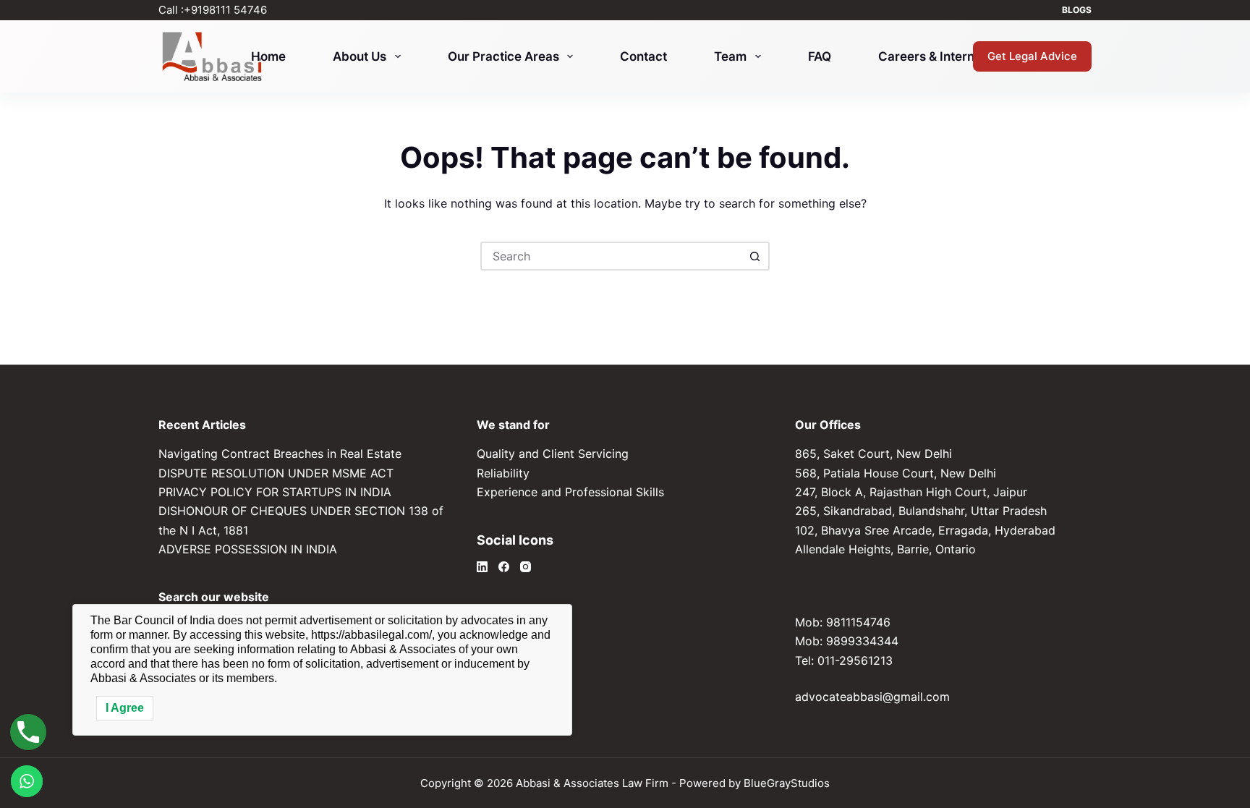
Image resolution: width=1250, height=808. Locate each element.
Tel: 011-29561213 (844, 660)
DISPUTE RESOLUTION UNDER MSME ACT (276, 473)
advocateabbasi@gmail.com (872, 696)
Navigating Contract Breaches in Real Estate (279, 453)
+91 (225, 10)
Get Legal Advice (1032, 56)
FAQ (819, 56)
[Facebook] (503, 566)
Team (730, 56)
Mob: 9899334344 (846, 641)
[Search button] (755, 256)
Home (268, 56)
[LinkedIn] (482, 566)
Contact (643, 56)
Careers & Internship (938, 56)
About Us (359, 56)
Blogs (1077, 9)
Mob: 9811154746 (842, 622)
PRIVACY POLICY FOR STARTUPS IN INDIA (274, 492)
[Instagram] (525, 566)
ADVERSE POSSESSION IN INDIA (247, 549)
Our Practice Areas (503, 56)
